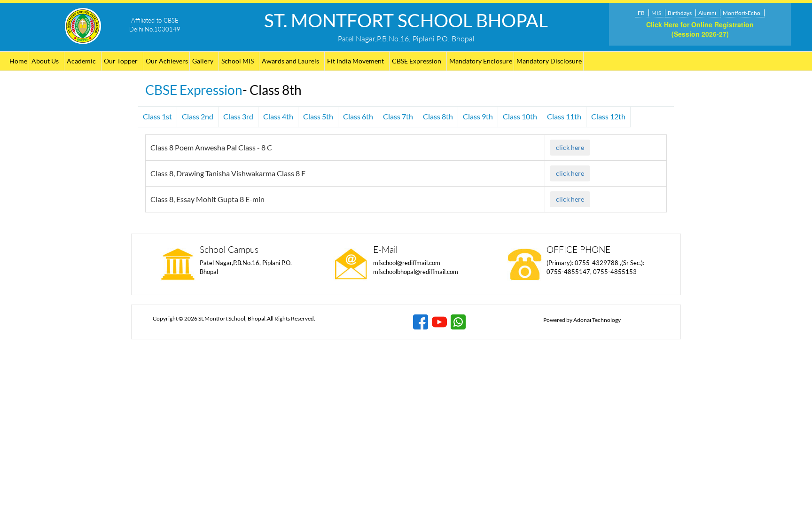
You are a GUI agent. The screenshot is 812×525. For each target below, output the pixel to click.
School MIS (237, 61)
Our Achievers (167, 61)
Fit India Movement (355, 61)
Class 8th (438, 116)
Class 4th (278, 116)
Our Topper (121, 61)
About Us (45, 61)
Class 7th (398, 116)
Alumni (707, 12)
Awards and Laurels (290, 61)
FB (641, 12)
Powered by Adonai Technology (582, 319)
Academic (81, 61)
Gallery (202, 61)
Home (18, 61)
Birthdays (680, 12)
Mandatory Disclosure (549, 61)
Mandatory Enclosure (480, 61)
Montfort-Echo (741, 12)
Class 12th (608, 116)
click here (570, 147)
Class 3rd (238, 116)
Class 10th (520, 116)
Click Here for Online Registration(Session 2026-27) (700, 29)
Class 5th (318, 116)
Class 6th (358, 116)
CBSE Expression (416, 61)
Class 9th (478, 116)
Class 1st (157, 116)
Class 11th (564, 116)
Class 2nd (197, 116)
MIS (656, 12)
